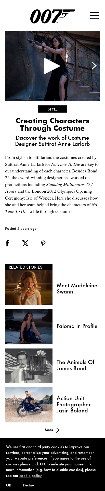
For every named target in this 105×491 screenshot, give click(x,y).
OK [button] (8, 485)
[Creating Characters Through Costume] (52, 66)
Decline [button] (28, 485)
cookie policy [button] (30, 476)
